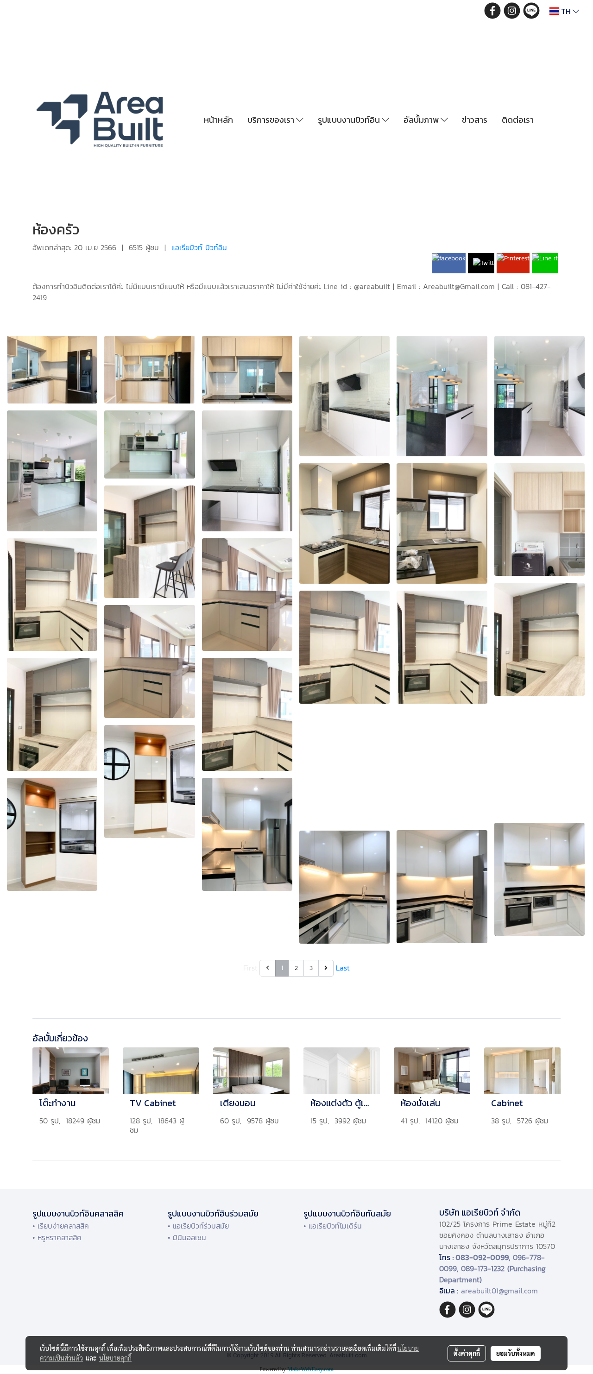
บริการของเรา (271, 119)
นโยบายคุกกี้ (115, 1358)
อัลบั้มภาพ (422, 119)
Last (343, 967)
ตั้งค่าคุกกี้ (467, 1353)
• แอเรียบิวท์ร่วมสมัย (198, 1225)
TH (566, 11)
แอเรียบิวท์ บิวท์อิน (199, 247)
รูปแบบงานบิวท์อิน (350, 119)
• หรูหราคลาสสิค (57, 1237)
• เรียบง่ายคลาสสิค (60, 1225)
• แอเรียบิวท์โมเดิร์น (332, 1225)
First (250, 967)
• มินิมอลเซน (187, 1237)
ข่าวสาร (474, 119)
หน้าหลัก (218, 119)
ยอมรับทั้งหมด (515, 1353)
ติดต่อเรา (518, 119)
